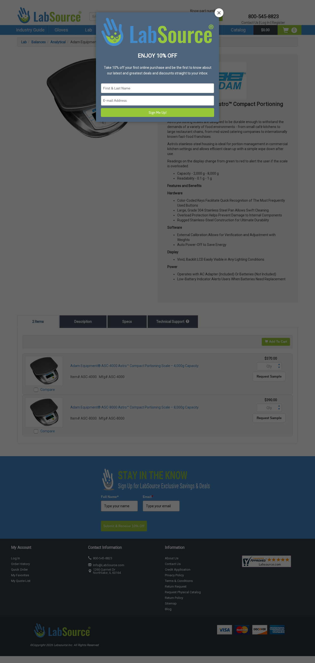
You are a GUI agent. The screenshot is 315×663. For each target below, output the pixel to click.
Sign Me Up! (158, 112)
